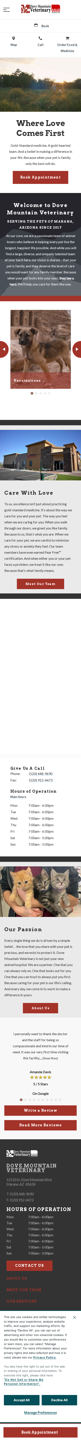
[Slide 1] (32, 393)
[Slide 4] (45, 393)
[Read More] (50, 1058)
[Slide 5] (49, 393)
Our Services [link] (21, 1301)
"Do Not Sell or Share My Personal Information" (24, 1382)
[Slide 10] (60, 1100)
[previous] (4, 349)
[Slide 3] (40, 393)
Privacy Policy (44, 1357)
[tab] (19, 797)
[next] (76, 349)
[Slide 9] (56, 1100)
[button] (6, 10)
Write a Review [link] (40, 1110)
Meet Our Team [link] (40, 584)
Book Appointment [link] (39, 1432)
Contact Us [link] (29, 1266)
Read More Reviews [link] (40, 1125)
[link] (40, 8)
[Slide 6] (43, 1100)
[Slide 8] (51, 1100)
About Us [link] (40, 1008)
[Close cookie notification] (74, 1317)
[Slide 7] (47, 1100)
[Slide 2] (36, 393)
